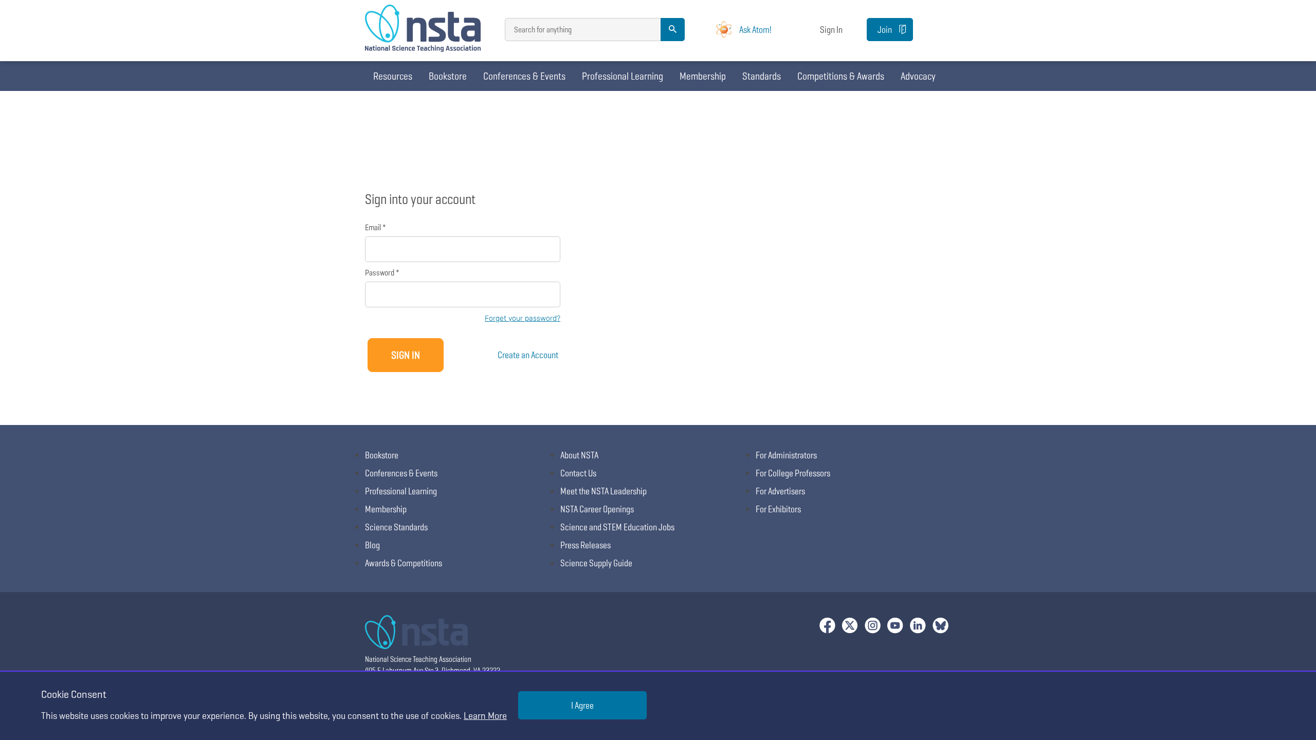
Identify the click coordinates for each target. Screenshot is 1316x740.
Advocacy (918, 76)
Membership (703, 76)
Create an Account (528, 355)
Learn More (485, 715)
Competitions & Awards (840, 76)
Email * (375, 227)
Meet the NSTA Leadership (603, 491)
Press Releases (585, 545)
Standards (761, 76)
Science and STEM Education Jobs (617, 527)
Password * (382, 272)
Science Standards (396, 527)
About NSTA (579, 455)
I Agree (582, 705)
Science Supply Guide (596, 563)
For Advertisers (780, 491)
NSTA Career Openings (597, 509)
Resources (392, 76)
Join (885, 29)
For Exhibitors (778, 509)
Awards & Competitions (403, 563)
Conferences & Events (524, 76)
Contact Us (578, 473)
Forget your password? (522, 318)
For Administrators (786, 455)
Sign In (831, 29)
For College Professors (793, 473)
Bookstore (448, 76)
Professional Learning (622, 76)
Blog (372, 545)
